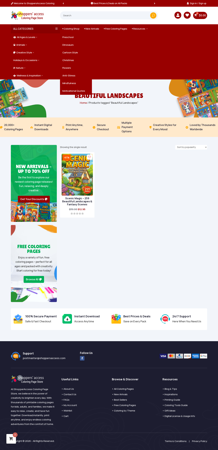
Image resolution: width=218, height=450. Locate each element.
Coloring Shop (70, 28)
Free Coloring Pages (115, 28)
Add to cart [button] (75, 211)
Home (83, 103)
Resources (140, 28)
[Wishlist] (89, 157)
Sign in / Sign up (198, 3)
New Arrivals (91, 28)
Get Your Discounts (32, 199)
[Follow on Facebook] (82, 358)
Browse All (32, 279)
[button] (154, 3)
